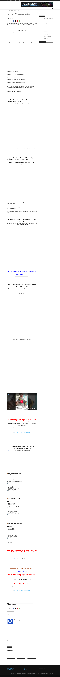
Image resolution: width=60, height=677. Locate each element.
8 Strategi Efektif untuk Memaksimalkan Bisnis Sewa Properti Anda (48, 24)
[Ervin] (7, 18)
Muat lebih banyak (46, 38)
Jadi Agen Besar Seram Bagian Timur (32, 520)
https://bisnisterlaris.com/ (17, 620)
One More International (10, 668)
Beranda (8, 10)
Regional (10, 10)
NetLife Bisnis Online (10, 669)
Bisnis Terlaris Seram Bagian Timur (33, 96)
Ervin (9, 18)
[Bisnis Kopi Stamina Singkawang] (11, 655)
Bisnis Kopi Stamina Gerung (10, 615)
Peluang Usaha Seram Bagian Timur (11, 604)
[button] (52, 8)
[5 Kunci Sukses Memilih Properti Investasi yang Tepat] (41, 34)
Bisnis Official (26, 668)
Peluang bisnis (9, 66)
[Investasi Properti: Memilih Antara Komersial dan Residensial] (41, 19)
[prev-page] (7, 662)
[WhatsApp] (51, 0)
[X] (15, 21)
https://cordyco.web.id (12, 597)
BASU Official (26, 669)
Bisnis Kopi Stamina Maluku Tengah (32, 615)
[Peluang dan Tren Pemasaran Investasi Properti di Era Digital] (41, 30)
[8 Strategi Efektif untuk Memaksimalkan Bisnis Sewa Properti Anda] (41, 24)
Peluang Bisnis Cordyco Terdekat (16, 10)
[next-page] (8, 662)
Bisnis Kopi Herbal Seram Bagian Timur (32, 154)
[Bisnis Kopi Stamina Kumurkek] (32, 655)
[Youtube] (52, 0)
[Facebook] (50, 0)
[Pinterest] (17, 21)
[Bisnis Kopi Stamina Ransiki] (22, 655)
